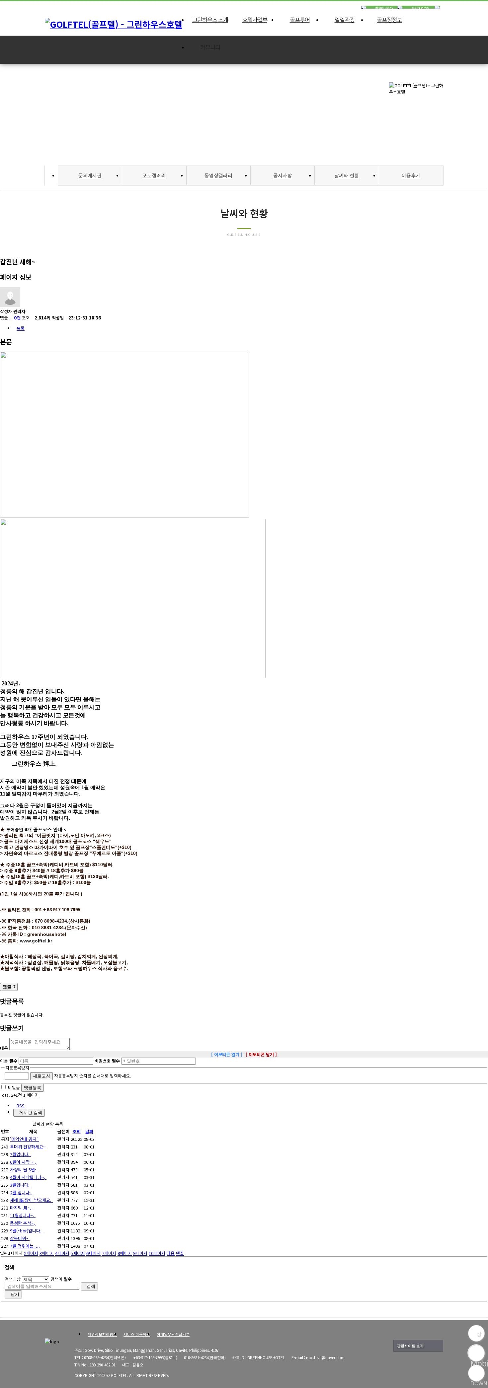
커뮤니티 (210, 47)
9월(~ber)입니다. (26, 1230)
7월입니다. (20, 1154)
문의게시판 (90, 175)
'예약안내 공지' (24, 1139)
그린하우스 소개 (210, 20)
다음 (171, 1253)
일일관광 (345, 20)
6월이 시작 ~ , (23, 1162)
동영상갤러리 (218, 175)
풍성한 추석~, (23, 1223)
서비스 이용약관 (136, 1334)
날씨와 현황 (346, 175)
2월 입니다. (21, 1192)
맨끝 (180, 1253)
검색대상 (13, 1279)
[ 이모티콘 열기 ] (226, 1054)
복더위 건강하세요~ (28, 1147)
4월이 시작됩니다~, (28, 1177)
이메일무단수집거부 (173, 1334)
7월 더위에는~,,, (25, 1246)
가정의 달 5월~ (24, 1169)
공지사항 (282, 175)
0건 (17, 317)
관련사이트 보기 (410, 1346)
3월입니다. (20, 1185)
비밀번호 (107, 1061)
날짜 (89, 1131)
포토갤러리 (154, 175)
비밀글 (14, 1087)
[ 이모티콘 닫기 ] (261, 1054)
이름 (8, 1061)
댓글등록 (32, 1087)
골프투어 (300, 20)
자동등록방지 (17, 1068)
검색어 (61, 1279)
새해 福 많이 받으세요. (31, 1200)
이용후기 (411, 175)
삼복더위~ (20, 1238)
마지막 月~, (21, 1208)
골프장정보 (389, 20)
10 (157, 1253)
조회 (77, 1131)
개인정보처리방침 (102, 1334)
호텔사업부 (254, 20)
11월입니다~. (23, 1215)
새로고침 (41, 1076)
